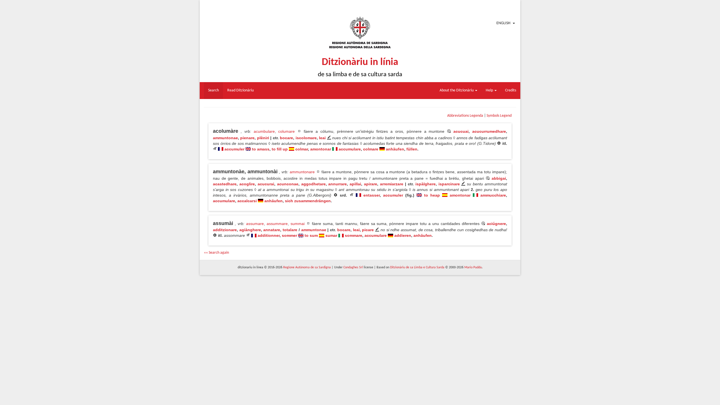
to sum (311, 235)
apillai (355, 184)
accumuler (234, 149)
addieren (402, 235)
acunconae (287, 184)
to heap (432, 195)
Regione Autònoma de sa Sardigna (307, 267)
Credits (510, 90)
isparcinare (449, 184)
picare (368, 230)
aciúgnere (496, 223)
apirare (370, 184)
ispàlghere (425, 184)
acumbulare (264, 131)
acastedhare (225, 184)
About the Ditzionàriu (457, 90)
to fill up (280, 149)
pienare (247, 138)
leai (322, 138)
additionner (269, 235)
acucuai (461, 131)
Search (213, 90)
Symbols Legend (499, 116)
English (503, 23)
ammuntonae (225, 138)
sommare (353, 235)
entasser (371, 195)
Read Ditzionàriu (240, 90)
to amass (260, 149)
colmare (370, 149)
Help (490, 90)
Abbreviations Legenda (465, 116)
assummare (277, 223)
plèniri (263, 138)
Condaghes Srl (353, 267)
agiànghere (250, 230)
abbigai (499, 178)
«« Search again (216, 253)
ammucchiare (493, 195)
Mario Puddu (473, 267)
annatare (271, 230)
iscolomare (306, 138)
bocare (286, 138)
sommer (289, 235)
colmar (301, 149)
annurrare (337, 184)
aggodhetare (313, 184)
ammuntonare (302, 172)
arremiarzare (391, 184)
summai (298, 223)
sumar (331, 235)
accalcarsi (247, 201)
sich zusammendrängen (308, 201)
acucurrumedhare (489, 131)
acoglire (247, 184)
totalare (290, 230)
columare (286, 131)
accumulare (350, 149)
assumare (255, 223)
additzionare (225, 230)
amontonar (320, 149)
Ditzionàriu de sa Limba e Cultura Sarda (417, 267)
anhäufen (395, 149)
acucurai (266, 184)
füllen (411, 149)
